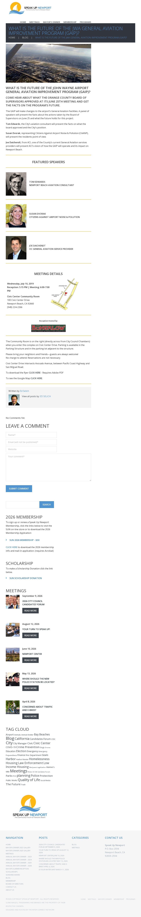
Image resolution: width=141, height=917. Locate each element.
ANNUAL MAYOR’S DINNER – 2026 (19, 866)
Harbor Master (22, 759)
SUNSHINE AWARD (13, 875)
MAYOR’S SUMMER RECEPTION (17, 869)
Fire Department (33, 755)
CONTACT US (11, 887)
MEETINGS (34, 22)
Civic (30, 743)
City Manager (20, 743)
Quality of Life (29, 779)
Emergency (32, 751)
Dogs (42, 747)
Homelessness (39, 759)
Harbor (11, 759)
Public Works (11, 780)
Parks (9, 775)
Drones (47, 747)
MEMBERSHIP (69, 22)
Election (21, 751)
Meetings (18, 771)
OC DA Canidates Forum (41, 772)
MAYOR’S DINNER (51, 22)
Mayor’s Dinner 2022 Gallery (18, 847)
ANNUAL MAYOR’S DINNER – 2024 (19, 860)
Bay (36, 734)
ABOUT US (10, 890)
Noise (30, 772)
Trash (23, 784)
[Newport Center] (13, 654)
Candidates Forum (40, 739)
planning (23, 775)
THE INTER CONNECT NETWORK (41, 909)
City (9, 742)
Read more (30, 610)
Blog (10, 738)
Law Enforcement (30, 763)
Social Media (45, 780)
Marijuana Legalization (37, 767)
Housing (12, 763)
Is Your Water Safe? (47, 869)
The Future (13, 784)
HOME (23, 22)
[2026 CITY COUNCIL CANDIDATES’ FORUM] (13, 602)
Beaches (44, 734)
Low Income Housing (27, 765)
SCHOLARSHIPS (11, 872)
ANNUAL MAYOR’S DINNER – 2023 (19, 857)
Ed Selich (24, 390)
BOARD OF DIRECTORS (14, 884)
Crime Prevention (28, 747)
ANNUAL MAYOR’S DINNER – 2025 (19, 863)
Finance (21, 755)
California (22, 738)
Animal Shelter (27, 734)
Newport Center (32, 653)
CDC (53, 739)
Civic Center (41, 743)
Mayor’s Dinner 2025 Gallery (18, 850)
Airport (10, 734)
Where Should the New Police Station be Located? (38, 680)
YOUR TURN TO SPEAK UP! (36, 629)
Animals (17, 734)
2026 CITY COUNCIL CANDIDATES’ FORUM (33, 603)
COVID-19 (11, 747)
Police (35, 776)
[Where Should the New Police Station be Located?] (13, 679)
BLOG (25, 37)
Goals (45, 755)
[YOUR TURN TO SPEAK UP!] (13, 630)
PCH (14, 776)
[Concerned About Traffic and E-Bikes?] (13, 707)
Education (11, 751)
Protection (46, 776)
